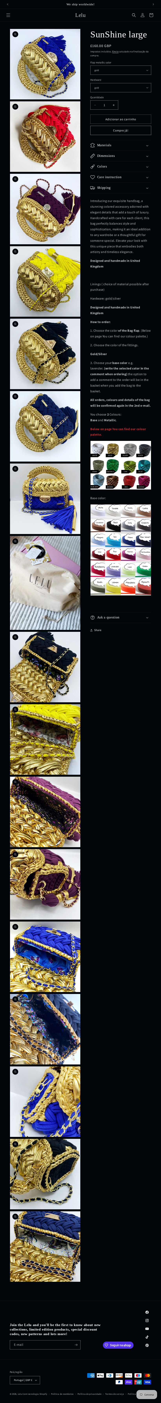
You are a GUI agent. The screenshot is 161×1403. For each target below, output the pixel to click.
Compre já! (120, 130)
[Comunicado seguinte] (153, 4)
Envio (115, 51)
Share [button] (98, 630)
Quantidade (97, 97)
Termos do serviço (114, 1394)
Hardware (95, 79)
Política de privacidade (90, 1394)
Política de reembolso (62, 1394)
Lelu (20, 1394)
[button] (8, 15)
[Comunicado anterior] (7, 4)
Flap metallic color (100, 62)
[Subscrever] (76, 1344)
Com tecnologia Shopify (35, 1394)
